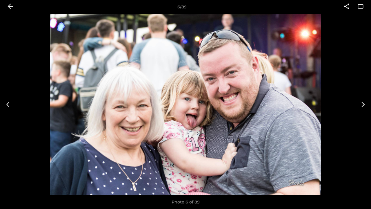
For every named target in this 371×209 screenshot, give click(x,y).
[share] (346, 7)
